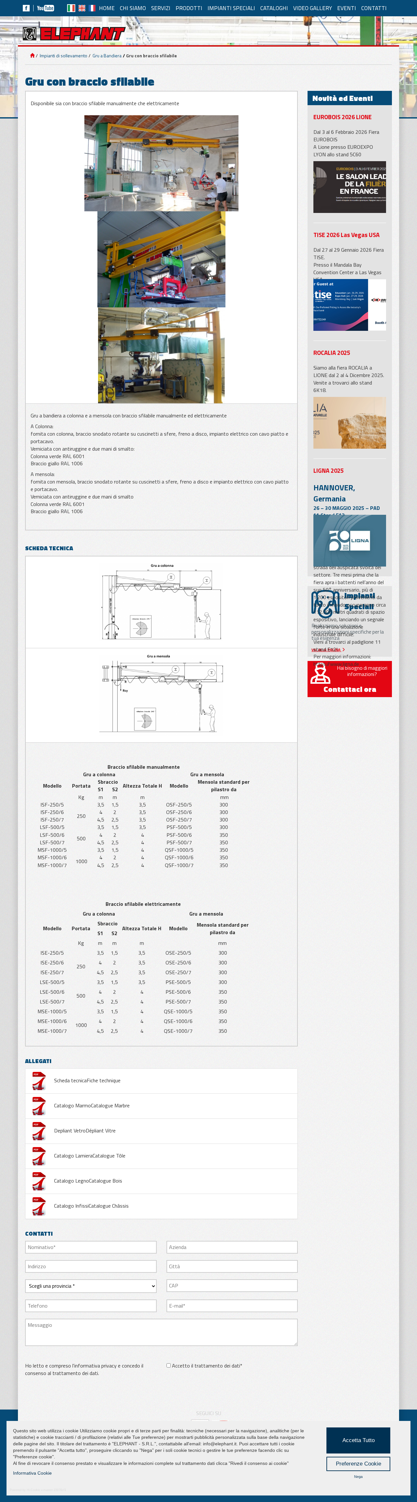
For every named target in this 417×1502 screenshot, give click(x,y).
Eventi (346, 8)
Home (107, 8)
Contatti (374, 8)
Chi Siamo (133, 8)
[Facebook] (26, 8)
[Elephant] (74, 33)
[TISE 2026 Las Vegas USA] (349, 305)
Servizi (160, 8)
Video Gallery (312, 8)
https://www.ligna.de (336, 664)
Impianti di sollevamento (63, 55)
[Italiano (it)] (71, 8)
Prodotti (189, 8)
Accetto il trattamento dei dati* (207, 1365)
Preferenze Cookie (358, 1464)
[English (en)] (82, 8)
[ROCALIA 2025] (349, 423)
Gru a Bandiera (107, 55)
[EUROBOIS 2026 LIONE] (349, 187)
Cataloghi (274, 8)
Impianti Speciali (231, 8)
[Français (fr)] (92, 8)
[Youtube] (45, 8)
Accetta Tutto (358, 1440)
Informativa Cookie (32, 1473)
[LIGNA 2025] (349, 541)
